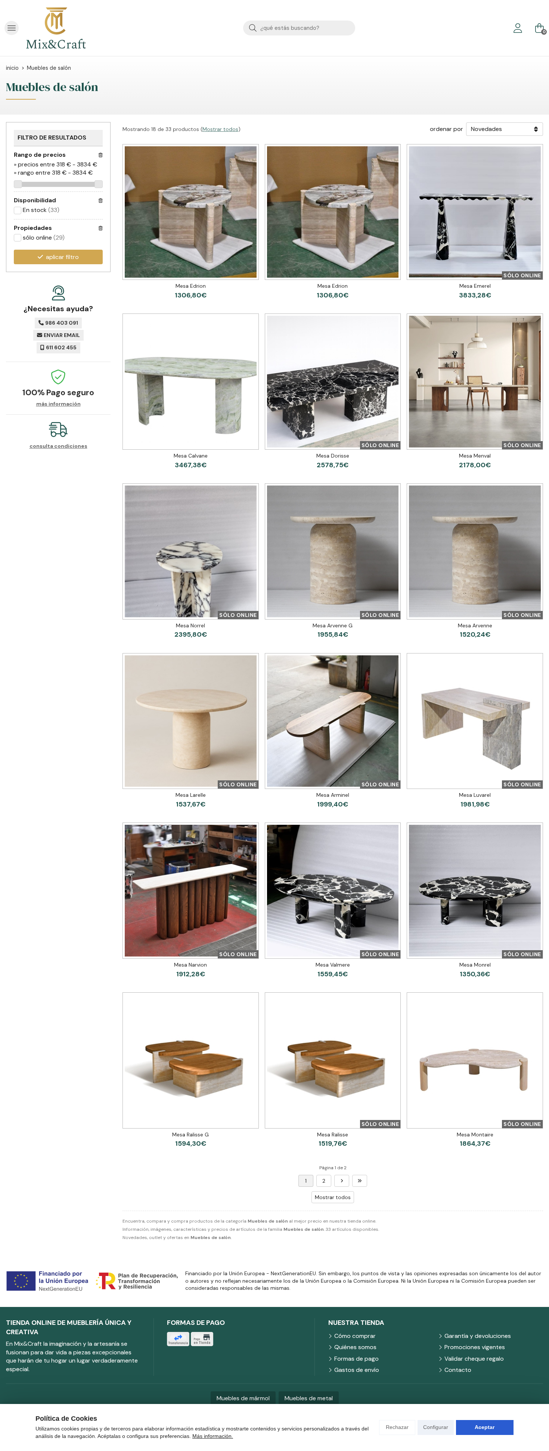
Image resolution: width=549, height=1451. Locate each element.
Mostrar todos (220, 129)
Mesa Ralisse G (190, 1134)
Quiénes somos (355, 1347)
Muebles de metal (309, 1398)
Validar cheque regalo (474, 1359)
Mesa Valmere (333, 964)
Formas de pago (356, 1359)
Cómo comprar (355, 1336)
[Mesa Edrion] (191, 212)
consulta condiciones (58, 446)
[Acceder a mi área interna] (517, 28)
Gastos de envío (356, 1370)
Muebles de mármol (243, 1398)
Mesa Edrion (191, 286)
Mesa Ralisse (332, 1134)
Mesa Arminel (332, 795)
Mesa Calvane (191, 455)
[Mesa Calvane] (191, 381)
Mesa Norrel (190, 625)
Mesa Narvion (190, 964)
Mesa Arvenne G (333, 625)
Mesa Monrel (475, 964)
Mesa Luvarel (475, 795)
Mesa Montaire (475, 1134)
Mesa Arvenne (475, 625)
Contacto (457, 1370)
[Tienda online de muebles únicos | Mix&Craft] (56, 28)
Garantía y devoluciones (477, 1336)
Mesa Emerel (475, 286)
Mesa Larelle (191, 795)
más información (58, 404)
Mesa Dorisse (332, 455)
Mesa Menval (475, 455)
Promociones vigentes (474, 1347)
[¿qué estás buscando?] (299, 28)
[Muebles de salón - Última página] (341, 1181)
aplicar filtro (62, 257)
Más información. (212, 1436)
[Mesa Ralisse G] (191, 1060)
